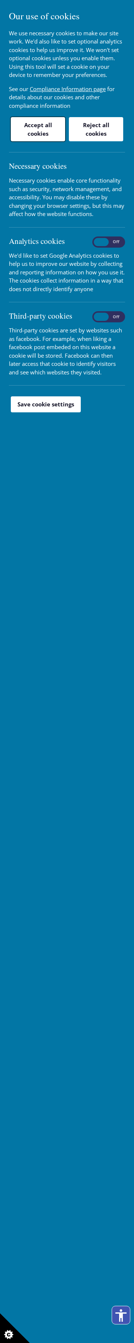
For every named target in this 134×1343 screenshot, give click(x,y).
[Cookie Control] (15, 1328)
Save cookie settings (45, 404)
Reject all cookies (96, 129)
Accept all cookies (38, 129)
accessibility (121, 1315)
